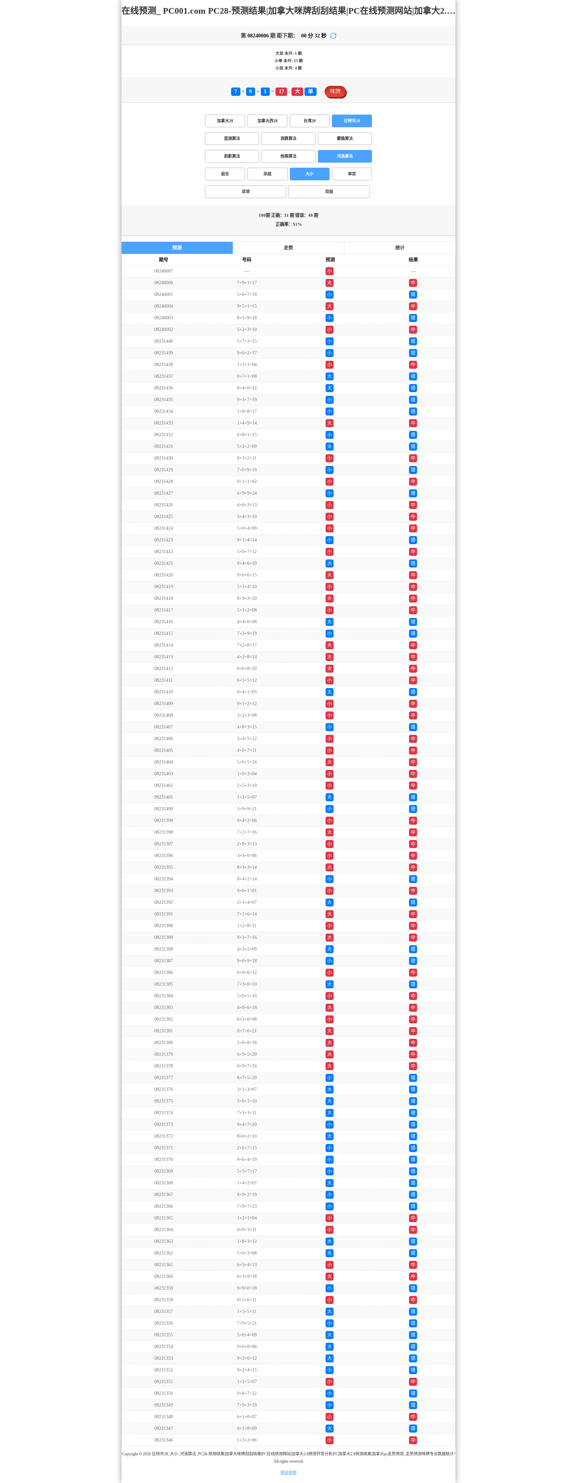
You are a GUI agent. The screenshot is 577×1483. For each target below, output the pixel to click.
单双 (352, 174)
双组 (329, 191)
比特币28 (352, 121)
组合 (225, 174)
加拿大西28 (267, 121)
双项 (246, 191)
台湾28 (310, 121)
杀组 (267, 174)
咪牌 (335, 91)
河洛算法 (345, 156)
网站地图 (288, 1472)
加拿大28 (225, 121)
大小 (310, 174)
